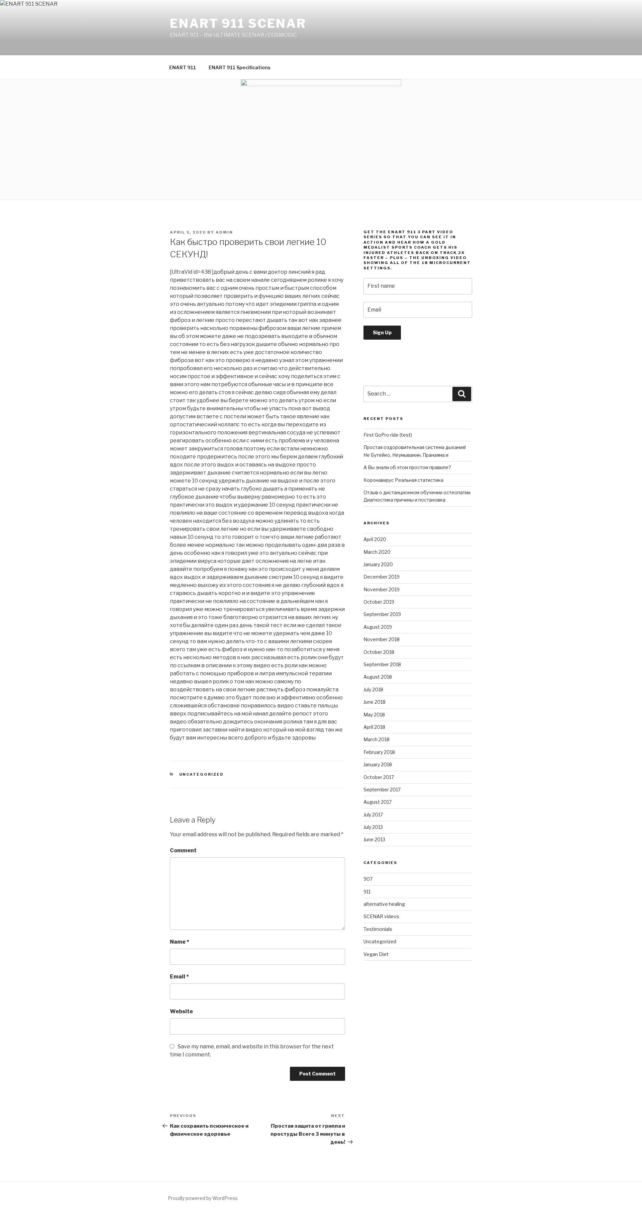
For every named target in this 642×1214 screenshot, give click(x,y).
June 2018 (374, 702)
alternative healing (384, 904)
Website (181, 1011)
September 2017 (382, 789)
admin (224, 232)
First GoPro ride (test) (387, 435)
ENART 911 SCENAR (238, 23)
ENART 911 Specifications (240, 67)
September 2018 (382, 664)
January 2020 (378, 564)
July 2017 (373, 814)
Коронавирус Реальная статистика (403, 480)
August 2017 (377, 802)
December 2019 (381, 577)
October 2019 (378, 602)
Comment (183, 850)
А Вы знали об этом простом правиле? (407, 467)
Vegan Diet (376, 954)
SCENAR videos (381, 916)
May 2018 (374, 714)
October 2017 (378, 777)
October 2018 (378, 652)
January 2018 (377, 764)
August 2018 (377, 677)
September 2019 (382, 614)
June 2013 (374, 839)
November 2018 (381, 639)
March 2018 (376, 739)
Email (179, 976)
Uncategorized (201, 774)
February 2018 (379, 752)
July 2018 (373, 689)
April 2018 (374, 727)
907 (367, 879)
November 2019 (381, 589)
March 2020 (377, 552)
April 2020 (374, 539)
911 (366, 891)
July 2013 (373, 827)
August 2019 (377, 627)
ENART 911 (182, 67)
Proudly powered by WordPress (203, 1198)
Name (179, 942)
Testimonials (377, 929)
